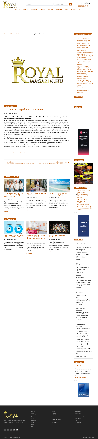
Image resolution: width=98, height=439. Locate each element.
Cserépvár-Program (82, 66)
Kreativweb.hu (91, 437)
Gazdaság (34, 9)
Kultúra (42, 9)
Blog (75, 420)
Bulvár (81, 9)
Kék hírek (54, 415)
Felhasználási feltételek (80, 417)
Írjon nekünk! (77, 422)
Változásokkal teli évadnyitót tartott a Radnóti (58, 236)
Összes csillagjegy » (81, 377)
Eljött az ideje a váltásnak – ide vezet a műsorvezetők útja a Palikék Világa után (13, 195)
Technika (51, 9)
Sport (66, 9)
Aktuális (25, 9)
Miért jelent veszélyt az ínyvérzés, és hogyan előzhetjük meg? (83, 76)
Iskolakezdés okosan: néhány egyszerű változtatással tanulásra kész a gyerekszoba (35, 236)
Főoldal (17, 9)
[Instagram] (83, 6)
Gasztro (73, 9)
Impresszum (77, 413)
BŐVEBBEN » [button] (6, 211)
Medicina (59, 9)
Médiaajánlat (77, 411)
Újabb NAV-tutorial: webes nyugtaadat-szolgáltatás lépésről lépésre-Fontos (84, 40)
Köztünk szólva (20, 34)
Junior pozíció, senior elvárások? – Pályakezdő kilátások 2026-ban (14, 236)
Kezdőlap (6, 34)
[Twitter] (85, 6)
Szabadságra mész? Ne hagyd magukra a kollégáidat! (58, 194)
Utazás (54, 413)
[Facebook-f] (5, 430)
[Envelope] (87, 6)
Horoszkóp (78, 365)
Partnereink (77, 415)
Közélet (12, 34)
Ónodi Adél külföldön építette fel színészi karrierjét (82, 195)
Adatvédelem (77, 418)
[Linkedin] (81, 6)
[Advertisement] (49, 22)
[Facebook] (79, 6)
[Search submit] (70, 4)
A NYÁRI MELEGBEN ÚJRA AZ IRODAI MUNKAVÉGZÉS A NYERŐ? (85, 208)
